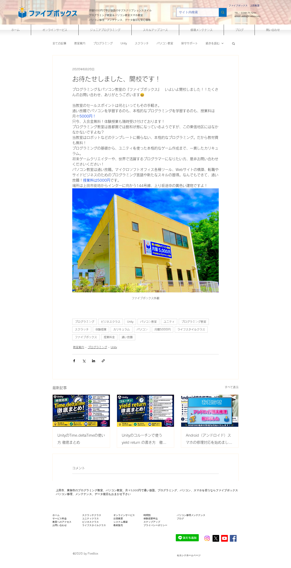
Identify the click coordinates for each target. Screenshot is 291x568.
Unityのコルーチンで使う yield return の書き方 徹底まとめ (144, 439)
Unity (124, 43)
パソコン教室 (165, 43)
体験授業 (101, 329)
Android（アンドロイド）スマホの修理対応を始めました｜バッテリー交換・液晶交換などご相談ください (209, 439)
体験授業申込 (151, 518)
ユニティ (169, 321)
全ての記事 (59, 43)
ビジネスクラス (110, 321)
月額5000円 (162, 329)
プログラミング (103, 43)
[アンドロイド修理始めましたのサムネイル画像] (209, 411)
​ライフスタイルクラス (94, 525)
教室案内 (79, 43)
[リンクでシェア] (103, 361)
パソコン (142, 329)
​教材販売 (118, 525)
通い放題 (127, 337)
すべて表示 (232, 387)
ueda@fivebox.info (250, 16)
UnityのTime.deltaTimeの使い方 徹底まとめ (81, 438)
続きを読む (213, 43)
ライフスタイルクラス (191, 329)
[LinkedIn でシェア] (93, 361)
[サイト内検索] (222, 12)
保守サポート (189, 43)
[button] (233, 43)
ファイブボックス (86, 337)
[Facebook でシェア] (74, 361)
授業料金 (109, 337)
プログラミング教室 (193, 321)
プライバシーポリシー (155, 525)
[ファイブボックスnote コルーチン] (145, 411)
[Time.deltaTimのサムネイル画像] (81, 411)
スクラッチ (142, 43)
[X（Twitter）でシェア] (84, 361)
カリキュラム (121, 329)
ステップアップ (152, 521)
